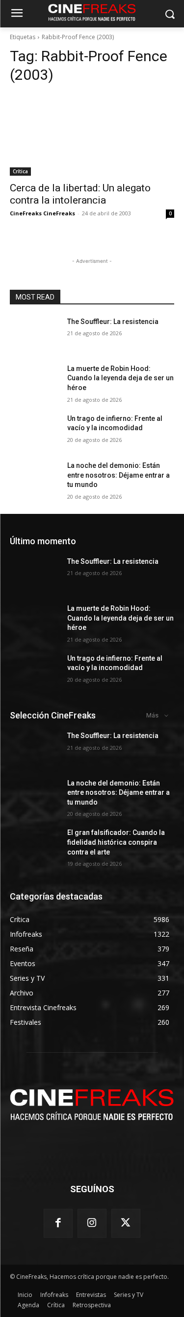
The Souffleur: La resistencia (112, 321)
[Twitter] (125, 1223)
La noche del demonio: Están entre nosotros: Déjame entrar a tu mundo (118, 475)
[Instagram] (92, 1223)
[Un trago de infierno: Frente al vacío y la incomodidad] (34, 431)
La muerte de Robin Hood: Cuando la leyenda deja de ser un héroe (120, 378)
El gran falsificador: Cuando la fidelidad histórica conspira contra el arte (116, 842)
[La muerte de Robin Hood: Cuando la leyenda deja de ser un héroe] (34, 381)
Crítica (20, 171)
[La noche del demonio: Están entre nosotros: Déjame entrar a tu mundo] (34, 478)
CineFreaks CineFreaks (42, 213)
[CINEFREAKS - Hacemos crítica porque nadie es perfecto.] (92, 1103)
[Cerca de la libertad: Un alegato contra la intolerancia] (92, 134)
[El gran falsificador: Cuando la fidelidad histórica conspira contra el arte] (34, 845)
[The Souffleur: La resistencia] (34, 334)
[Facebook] (58, 1223)
